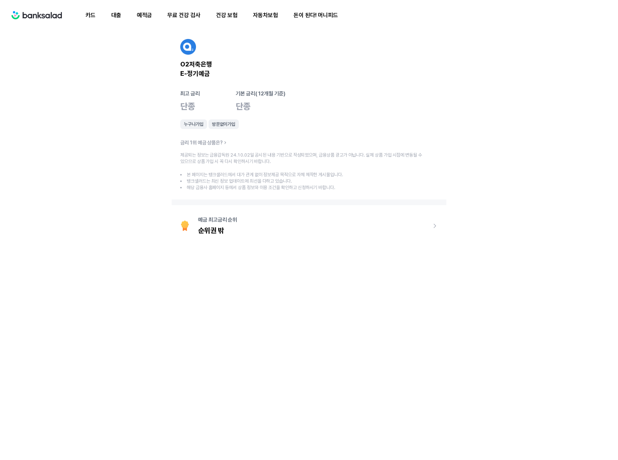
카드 (90, 15)
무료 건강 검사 (183, 15)
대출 (116, 15)
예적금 (144, 15)
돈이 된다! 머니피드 (316, 15)
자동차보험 (265, 15)
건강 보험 (226, 15)
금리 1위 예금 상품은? (201, 142)
